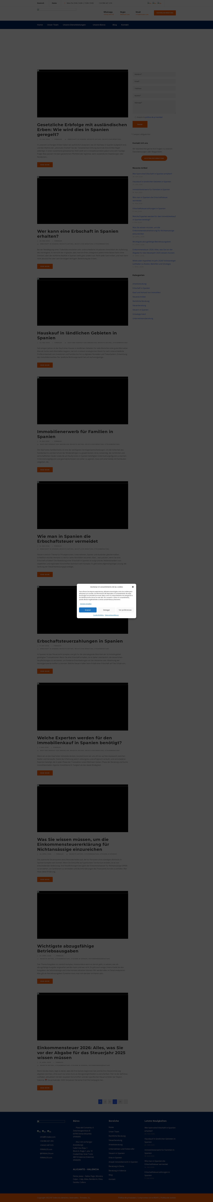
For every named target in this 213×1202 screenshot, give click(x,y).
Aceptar (88, 610)
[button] (133, 587)
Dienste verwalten (85, 604)
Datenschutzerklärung (112, 615)
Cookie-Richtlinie (98, 615)
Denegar (106, 610)
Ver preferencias (125, 610)
